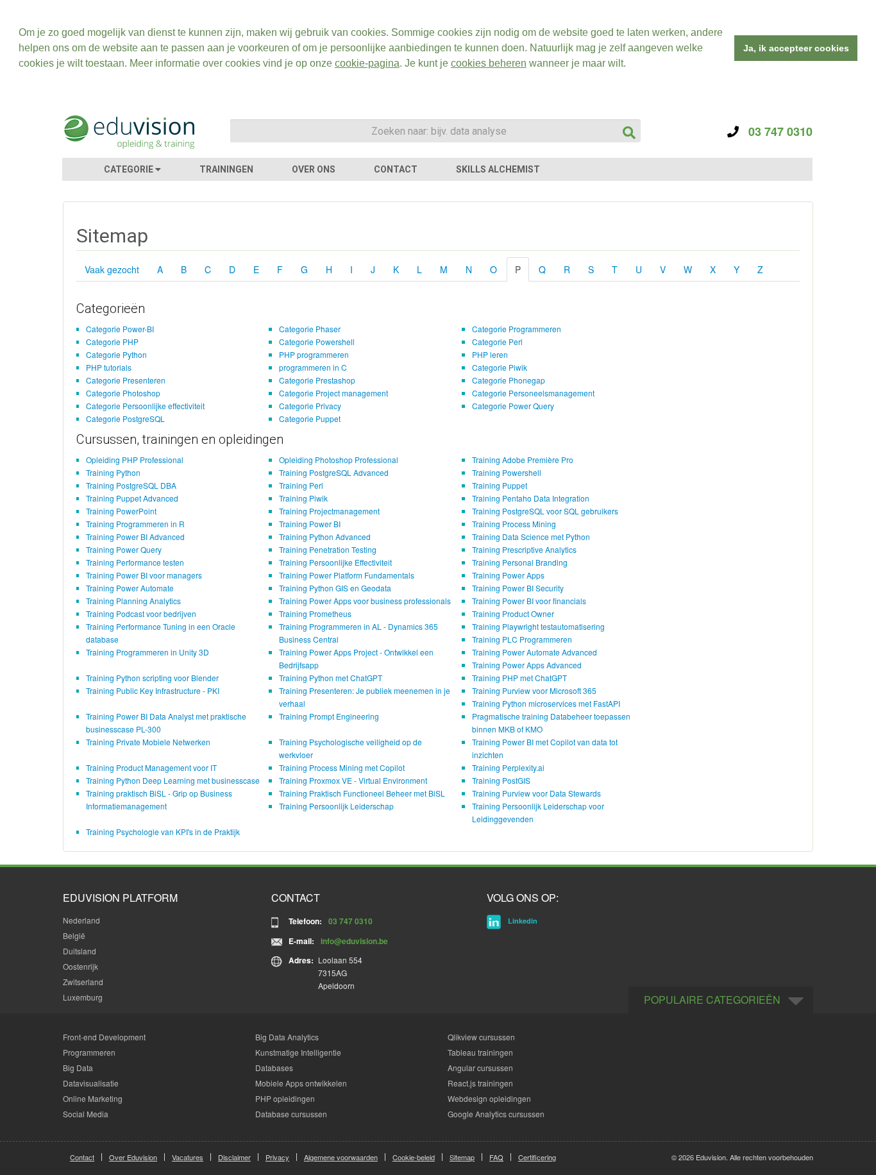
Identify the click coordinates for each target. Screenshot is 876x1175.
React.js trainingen (480, 1083)
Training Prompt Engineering (329, 716)
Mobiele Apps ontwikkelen (301, 1083)
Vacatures (187, 1157)
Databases (274, 1067)
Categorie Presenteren (125, 380)
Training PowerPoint (121, 510)
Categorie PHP (112, 341)
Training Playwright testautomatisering (538, 626)
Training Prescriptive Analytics (524, 549)
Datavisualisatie (91, 1083)
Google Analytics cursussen (496, 1113)
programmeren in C (313, 367)
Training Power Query (124, 549)
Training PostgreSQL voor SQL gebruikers (545, 510)
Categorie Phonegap (508, 380)
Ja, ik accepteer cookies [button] (796, 48)
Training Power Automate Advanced (534, 652)
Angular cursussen (480, 1067)
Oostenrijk (80, 966)
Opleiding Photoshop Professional (338, 459)
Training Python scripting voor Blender (152, 677)
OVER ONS (313, 169)
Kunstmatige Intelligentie (298, 1052)
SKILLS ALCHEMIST (498, 169)
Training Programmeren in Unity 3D (147, 652)
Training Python (113, 472)
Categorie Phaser (310, 328)
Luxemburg (83, 997)
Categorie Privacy (310, 405)
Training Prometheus (315, 613)
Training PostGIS (501, 780)
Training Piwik (303, 498)
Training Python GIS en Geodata (335, 587)
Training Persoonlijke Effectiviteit (335, 562)
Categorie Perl (497, 341)
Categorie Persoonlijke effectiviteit (145, 405)
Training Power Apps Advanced (527, 664)
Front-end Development (104, 1036)
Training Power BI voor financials (529, 600)
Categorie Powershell (317, 341)
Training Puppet (499, 485)
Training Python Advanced (325, 536)
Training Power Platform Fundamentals (346, 575)
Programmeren (89, 1052)
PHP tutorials (108, 367)
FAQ (496, 1157)
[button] (630, 65)
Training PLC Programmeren (522, 639)
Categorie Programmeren (516, 328)
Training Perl (301, 485)
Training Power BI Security (518, 587)
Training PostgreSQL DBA (131, 485)
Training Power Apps (508, 575)
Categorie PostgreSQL (125, 418)
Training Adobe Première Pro (522, 459)
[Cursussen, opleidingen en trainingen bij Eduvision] (128, 132)
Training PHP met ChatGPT (519, 677)
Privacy (277, 1157)
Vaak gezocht (112, 269)
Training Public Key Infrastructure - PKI (152, 690)
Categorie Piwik (499, 367)
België (74, 935)
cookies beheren (488, 63)
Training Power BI (310, 523)
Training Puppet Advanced (132, 498)
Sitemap (462, 1157)
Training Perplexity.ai (508, 767)
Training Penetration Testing (327, 549)
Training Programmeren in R (135, 523)
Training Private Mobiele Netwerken (148, 741)
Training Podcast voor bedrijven (141, 613)
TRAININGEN (226, 169)
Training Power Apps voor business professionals (365, 600)
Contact (82, 1157)
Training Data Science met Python (531, 536)
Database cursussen (291, 1113)
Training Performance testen (135, 562)
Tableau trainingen (480, 1052)
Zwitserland (83, 981)
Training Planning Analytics (133, 600)
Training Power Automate (130, 587)
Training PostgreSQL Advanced (334, 472)
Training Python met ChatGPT (330, 677)
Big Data (78, 1067)
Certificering (537, 1157)
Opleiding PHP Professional (134, 459)
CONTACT (395, 169)
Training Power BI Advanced (135, 536)
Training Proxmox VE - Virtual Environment (353, 780)
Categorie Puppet (310, 418)
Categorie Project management (333, 392)
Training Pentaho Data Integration (530, 498)
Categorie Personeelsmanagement (533, 392)
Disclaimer (234, 1157)
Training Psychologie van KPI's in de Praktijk (163, 831)
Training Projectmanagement (329, 510)
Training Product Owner (513, 613)
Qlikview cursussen (481, 1036)
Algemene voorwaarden (341, 1157)
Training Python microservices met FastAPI (546, 703)
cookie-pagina (367, 63)
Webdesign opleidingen (489, 1098)
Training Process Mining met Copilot (342, 767)
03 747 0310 (776, 131)
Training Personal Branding (520, 562)
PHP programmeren (314, 354)
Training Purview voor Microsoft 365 (534, 690)
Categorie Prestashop (317, 380)
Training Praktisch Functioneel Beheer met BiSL (362, 793)
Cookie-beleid (413, 1157)
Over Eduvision (133, 1157)
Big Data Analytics (287, 1036)
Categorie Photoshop (123, 392)
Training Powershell (506, 472)
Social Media (85, 1113)
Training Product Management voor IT (151, 767)
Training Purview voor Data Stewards (536, 793)
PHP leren (490, 354)
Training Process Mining (514, 523)
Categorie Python (116, 354)
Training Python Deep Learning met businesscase (173, 780)
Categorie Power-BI (120, 328)
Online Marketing (92, 1098)
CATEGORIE (129, 169)
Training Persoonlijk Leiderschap (336, 805)
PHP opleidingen (285, 1098)
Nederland (81, 920)
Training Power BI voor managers (144, 575)
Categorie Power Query (513, 405)
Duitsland (79, 950)
